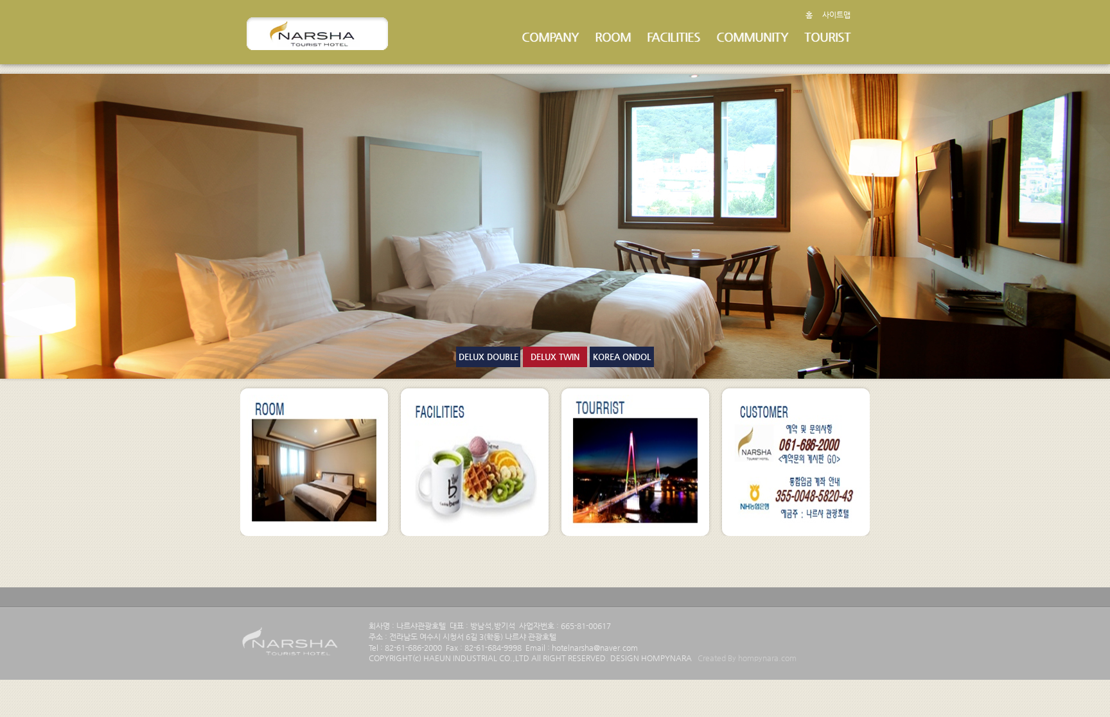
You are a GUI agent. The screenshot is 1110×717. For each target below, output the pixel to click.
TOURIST (827, 37)
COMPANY (550, 37)
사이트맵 (836, 14)
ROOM (613, 37)
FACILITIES (673, 37)
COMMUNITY (752, 37)
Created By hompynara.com (747, 657)
